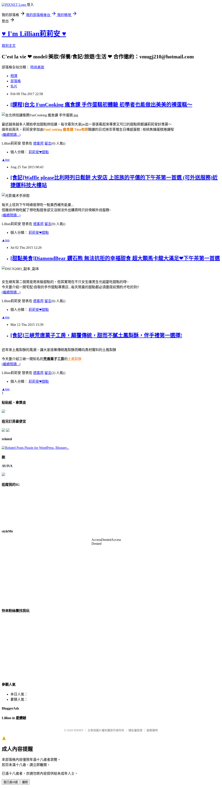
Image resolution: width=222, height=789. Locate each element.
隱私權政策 (135, 730)
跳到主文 (9, 46)
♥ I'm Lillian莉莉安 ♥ (34, 34)
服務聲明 (152, 730)
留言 (47, 143)
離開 (25, 782)
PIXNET (78, 730)
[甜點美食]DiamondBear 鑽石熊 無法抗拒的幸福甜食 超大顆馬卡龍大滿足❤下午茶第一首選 (115, 258)
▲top (6, 159)
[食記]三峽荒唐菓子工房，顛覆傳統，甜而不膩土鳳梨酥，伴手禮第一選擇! (96, 335)
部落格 (15, 81)
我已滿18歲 (10, 782)
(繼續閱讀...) (11, 135)
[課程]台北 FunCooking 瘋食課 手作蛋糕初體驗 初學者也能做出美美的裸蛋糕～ (101, 104)
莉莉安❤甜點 (39, 152)
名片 (13, 86)
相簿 (13, 76)
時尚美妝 (37, 67)
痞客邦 (38, 143)
